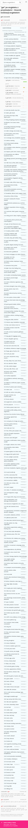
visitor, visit (9, 389)
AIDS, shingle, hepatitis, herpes (14, 477)
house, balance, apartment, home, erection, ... (11, 307)
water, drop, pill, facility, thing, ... (14, 238)
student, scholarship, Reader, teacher (16, 275)
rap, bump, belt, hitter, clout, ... (14, 699)
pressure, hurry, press (11, 265)
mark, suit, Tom (11, 428)
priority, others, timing (12, 196)
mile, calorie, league (11, 366)
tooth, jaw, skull (10, 354)
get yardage (10, 92)
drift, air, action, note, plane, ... (14, 392)
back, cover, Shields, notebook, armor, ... (10, 372)
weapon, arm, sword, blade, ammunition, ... (10, 248)
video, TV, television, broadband (15, 490)
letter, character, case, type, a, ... (14, 581)
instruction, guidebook (12, 251)
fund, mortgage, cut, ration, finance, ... (16, 254)
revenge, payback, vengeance (13, 46)
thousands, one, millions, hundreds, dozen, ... (11, 155)
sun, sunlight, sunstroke (12, 457)
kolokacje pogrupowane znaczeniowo (12, 30)
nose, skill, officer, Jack (12, 369)
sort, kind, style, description (13, 531)
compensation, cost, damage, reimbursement (10, 500)
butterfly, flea (10, 775)
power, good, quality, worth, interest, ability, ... (10, 271)
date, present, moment (13, 604)
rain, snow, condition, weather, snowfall (11, 541)
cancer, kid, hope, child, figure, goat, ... (11, 116)
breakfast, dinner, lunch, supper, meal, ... (16, 193)
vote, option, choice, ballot (13, 297)
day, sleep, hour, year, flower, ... (14, 360)
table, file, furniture (11, 689)
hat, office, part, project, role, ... (14, 430)
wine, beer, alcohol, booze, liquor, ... (16, 520)
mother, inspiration (11, 375)
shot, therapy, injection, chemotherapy (17, 556)
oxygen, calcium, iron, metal (13, 444)
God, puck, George (11, 783)
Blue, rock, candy (10, 663)
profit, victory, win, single (12, 651)
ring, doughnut (10, 640)
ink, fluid (9, 707)
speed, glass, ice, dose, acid (13, 451)
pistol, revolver (10, 729)
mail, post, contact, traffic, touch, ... (15, 62)
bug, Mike (9, 786)
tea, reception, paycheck (13, 607)
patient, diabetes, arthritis (13, 515)
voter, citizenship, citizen (12, 704)
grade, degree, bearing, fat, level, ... (15, 244)
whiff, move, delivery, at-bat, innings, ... (16, 617)
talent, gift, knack (10, 113)
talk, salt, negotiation (12, 702)
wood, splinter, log (11, 619)
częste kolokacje (7, 28)
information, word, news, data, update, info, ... (11, 134)
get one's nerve (14, 88)
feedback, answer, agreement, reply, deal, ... (10, 65)
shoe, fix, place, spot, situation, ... (14, 387)
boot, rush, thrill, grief (12, 437)
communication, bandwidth (14, 756)
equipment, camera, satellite (13, 402)
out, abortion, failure (11, 363)
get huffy (8, 98)
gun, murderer (10, 602)
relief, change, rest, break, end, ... (14, 131)
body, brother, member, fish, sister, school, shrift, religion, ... (14, 311)
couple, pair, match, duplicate (14, 588)
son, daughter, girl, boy (12, 339)
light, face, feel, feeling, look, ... (14, 268)
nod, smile (9, 574)
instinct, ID (9, 741)
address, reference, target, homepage (16, 348)
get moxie (9, 106)
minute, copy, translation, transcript (15, 322)
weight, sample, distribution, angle (9, 559)
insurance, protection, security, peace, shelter (11, 174)
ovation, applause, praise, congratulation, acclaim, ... (12, 464)
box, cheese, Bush (11, 661)
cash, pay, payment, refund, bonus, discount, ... (10, 166)
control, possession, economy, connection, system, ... (13, 189)
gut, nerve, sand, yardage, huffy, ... (15, 78)
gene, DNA (9, 746)
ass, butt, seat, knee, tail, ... (13, 345)
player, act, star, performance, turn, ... (9, 257)
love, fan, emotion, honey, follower (15, 414)
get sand (8, 90)
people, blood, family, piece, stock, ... (10, 185)
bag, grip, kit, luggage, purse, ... (14, 336)
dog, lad (9, 626)
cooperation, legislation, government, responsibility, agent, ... (13, 227)
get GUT (7, 83)
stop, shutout (10, 738)
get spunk (9, 104)
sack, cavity (10, 718)
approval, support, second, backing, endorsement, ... (12, 49)
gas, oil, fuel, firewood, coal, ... (14, 224)
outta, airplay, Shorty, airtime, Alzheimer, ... (10, 460)
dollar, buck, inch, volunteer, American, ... (10, 342)
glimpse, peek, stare (12, 517)
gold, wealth (10, 678)
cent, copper (10, 487)
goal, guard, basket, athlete (13, 304)
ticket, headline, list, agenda (13, 55)
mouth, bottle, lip (10, 472)
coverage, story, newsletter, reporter (15, 138)
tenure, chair (9, 720)
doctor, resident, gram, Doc (13, 646)
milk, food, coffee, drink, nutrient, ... (15, 162)
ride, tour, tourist (11, 591)
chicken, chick (10, 726)
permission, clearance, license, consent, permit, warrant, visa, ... (15, 42)
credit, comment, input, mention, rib (15, 53)
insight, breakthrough (12, 696)
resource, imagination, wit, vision (15, 504)
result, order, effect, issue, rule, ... (14, 182)
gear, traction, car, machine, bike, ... (10, 395)
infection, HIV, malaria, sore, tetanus (16, 538)
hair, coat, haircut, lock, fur (13, 325)
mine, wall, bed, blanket (13, 749)
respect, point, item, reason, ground (15, 151)
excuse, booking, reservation (14, 723)
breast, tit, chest (11, 772)
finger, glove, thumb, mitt (12, 351)
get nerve (7, 88)
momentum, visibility (12, 480)
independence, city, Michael (14, 549)
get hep (8, 101)
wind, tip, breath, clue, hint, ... (13, 110)
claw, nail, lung (10, 715)
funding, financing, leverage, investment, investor (12, 127)
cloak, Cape (10, 764)
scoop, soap (10, 780)
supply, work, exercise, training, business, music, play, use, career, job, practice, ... (15, 170)
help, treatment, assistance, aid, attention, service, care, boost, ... (14, 35)
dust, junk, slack (11, 767)
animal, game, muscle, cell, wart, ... (15, 676)
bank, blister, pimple (12, 712)
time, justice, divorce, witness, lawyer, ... (10, 424)
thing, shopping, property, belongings (15, 120)
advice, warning (10, 140)
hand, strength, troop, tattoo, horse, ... (16, 286)
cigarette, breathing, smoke (14, 744)
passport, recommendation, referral (16, 567)
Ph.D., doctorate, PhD (12, 475)
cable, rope (9, 710)
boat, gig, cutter (10, 658)
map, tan (9, 684)
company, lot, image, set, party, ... (15, 421)
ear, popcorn (9, 404)
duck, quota (10, 770)
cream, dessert (11, 736)
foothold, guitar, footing (12, 666)
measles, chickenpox (12, 759)
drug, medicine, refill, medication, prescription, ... (11, 234)
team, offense (10, 681)
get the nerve (9, 86)
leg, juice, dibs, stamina (12, 319)
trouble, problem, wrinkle (12, 231)
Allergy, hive (10, 788)
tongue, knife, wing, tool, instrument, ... (16, 497)
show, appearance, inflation (13, 669)
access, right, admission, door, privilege (11, 59)
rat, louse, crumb (10, 761)
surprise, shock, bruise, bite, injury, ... (16, 629)
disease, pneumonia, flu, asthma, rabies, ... (11, 654)
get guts (8, 80)
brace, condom (10, 778)
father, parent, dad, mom (13, 407)
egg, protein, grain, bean (12, 454)
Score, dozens (9, 399)
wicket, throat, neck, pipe (13, 687)
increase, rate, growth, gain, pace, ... (16, 610)
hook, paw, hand (10, 648)
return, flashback (10, 643)
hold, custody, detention (12, 39)
